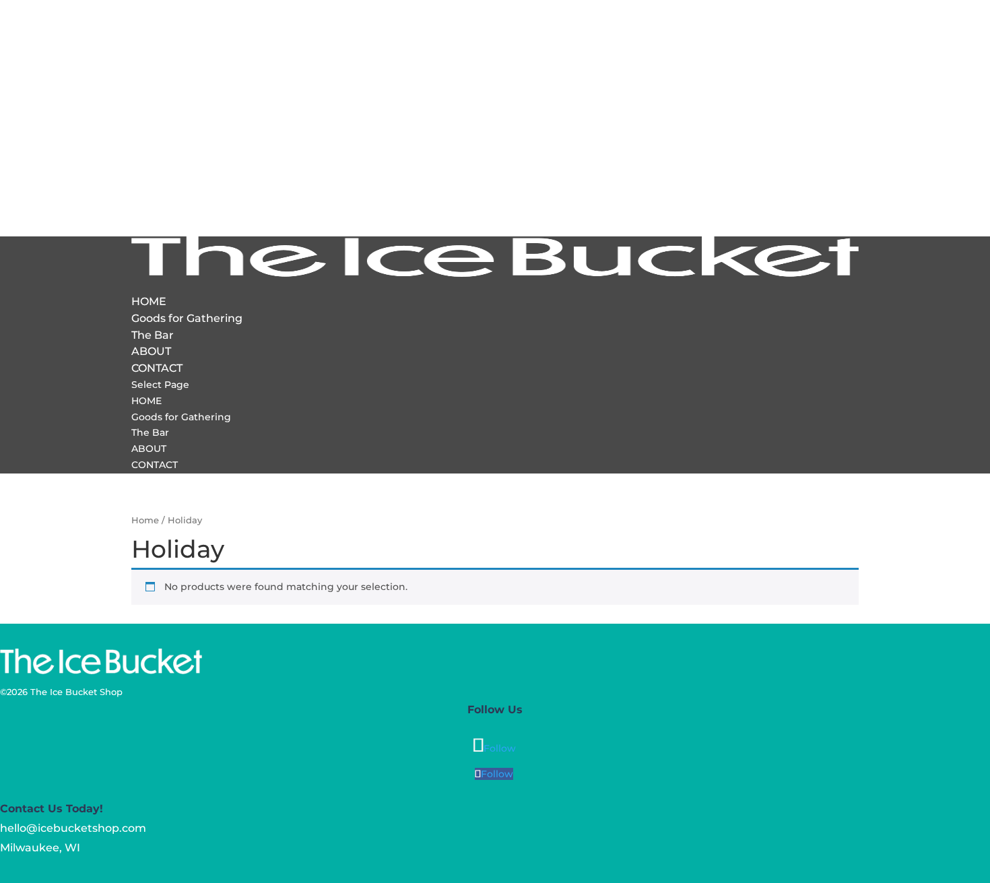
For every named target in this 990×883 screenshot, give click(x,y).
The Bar (152, 335)
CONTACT (157, 368)
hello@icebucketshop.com (73, 828)
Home (145, 520)
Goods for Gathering (186, 318)
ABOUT (151, 351)
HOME (148, 301)
